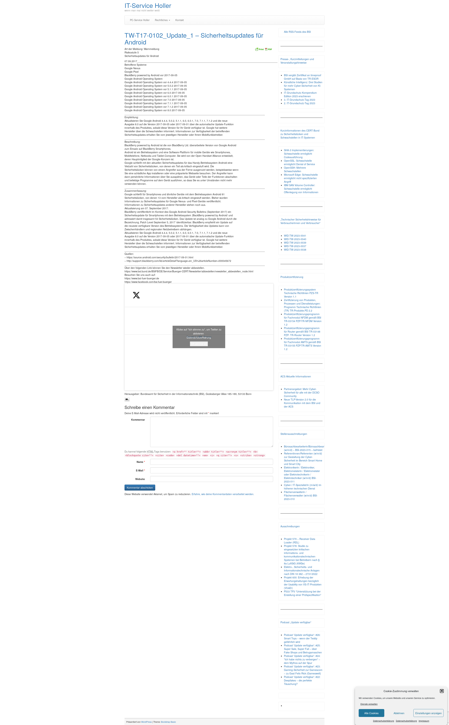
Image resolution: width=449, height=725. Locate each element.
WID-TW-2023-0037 (295, 246)
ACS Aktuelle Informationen (295, 376)
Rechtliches (161, 20)
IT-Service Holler (148, 5)
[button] (442, 691)
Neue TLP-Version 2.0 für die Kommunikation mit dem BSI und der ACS (302, 403)
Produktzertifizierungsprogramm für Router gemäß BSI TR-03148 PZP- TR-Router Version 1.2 (302, 331)
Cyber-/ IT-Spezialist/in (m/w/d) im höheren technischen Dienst (302, 486)
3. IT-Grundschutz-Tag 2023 (299, 99)
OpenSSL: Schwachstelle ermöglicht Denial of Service (299, 162)
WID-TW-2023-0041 (295, 235)
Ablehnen (399, 713)
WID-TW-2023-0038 (295, 249)
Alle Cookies (371, 713)
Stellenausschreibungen (293, 434)
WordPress (146, 721)
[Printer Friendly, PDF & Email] (263, 49)
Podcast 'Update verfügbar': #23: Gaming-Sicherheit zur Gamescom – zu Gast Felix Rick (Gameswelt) (303, 670)
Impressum (424, 720)
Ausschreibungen (290, 526)
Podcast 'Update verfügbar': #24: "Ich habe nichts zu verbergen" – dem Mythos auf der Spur (302, 659)
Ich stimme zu (199, 344)
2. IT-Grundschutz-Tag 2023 (299, 103)
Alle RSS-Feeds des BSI (297, 31)
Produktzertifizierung (291, 277)
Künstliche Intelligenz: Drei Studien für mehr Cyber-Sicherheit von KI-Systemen (303, 85)
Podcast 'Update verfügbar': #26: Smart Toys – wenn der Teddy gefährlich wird (302, 638)
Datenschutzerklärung (383, 720)
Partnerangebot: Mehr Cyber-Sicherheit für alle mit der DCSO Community (301, 392)
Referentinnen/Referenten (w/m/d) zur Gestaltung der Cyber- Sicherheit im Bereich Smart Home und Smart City (303, 459)
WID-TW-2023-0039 (295, 242)
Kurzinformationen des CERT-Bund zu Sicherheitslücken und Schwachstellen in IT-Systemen (299, 134)
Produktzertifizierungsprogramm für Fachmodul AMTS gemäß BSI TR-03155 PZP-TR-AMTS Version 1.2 (302, 344)
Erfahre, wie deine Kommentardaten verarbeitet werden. (223, 494)
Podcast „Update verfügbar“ (295, 622)
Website (140, 479)
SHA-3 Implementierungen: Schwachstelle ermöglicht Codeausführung (299, 153)
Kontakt (179, 20)
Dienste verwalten (369, 703)
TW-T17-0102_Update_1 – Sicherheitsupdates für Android (194, 38)
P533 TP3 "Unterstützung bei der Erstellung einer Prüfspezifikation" (302, 593)
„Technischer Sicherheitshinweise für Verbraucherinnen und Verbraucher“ (300, 221)
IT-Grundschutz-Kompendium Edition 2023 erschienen (300, 94)
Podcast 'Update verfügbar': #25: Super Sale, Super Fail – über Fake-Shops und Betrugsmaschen (303, 649)
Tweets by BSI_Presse (198, 337)
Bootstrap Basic (168, 721)
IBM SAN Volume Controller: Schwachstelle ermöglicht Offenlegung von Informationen (301, 188)
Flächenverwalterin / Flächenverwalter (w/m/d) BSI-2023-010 (301, 495)
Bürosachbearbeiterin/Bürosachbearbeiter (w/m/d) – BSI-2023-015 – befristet (307, 448)
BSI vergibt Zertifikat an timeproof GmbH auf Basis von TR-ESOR (302, 76)
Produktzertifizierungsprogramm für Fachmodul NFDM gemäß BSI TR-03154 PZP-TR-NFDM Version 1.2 (302, 319)
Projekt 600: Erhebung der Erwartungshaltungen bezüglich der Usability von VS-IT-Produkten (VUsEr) (302, 583)
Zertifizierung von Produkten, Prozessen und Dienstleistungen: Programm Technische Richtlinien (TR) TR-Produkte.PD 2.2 (302, 305)
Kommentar (138, 419)
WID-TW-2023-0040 (295, 239)
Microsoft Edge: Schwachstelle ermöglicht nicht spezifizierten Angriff (301, 178)
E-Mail (140, 470)
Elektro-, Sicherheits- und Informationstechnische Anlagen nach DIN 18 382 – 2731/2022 (302, 570)
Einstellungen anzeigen (428, 713)
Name (141, 462)
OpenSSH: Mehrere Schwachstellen (295, 169)
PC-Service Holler (140, 20)
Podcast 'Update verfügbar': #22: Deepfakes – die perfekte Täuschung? (302, 680)
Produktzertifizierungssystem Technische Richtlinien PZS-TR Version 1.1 (301, 293)
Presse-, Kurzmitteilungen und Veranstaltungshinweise (297, 60)
